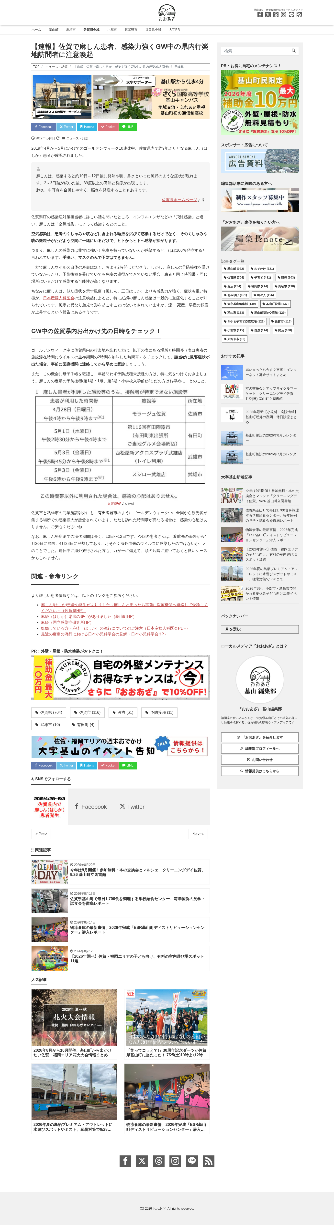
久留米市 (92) (236, 339)
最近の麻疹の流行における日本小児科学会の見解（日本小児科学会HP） (104, 634)
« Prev (41, 834)
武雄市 (49, 725)
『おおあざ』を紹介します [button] (262, 737)
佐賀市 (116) (283, 321)
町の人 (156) (265, 295)
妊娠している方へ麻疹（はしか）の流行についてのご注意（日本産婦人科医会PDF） (115, 628)
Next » (198, 834)
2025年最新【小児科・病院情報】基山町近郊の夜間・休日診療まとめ (271, 417)
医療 (125, 712)
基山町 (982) (235, 268)
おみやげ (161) (237, 295)
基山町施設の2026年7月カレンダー (270, 456)
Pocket (109, 127)
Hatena (88, 127)
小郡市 (112, 29)
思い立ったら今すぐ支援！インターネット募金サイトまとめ (271, 372)
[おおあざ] (167, 12)
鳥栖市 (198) (286, 286)
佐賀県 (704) (235, 277)
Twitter (68, 127)
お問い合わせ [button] (262, 760)
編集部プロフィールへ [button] (262, 748)
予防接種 (161, 712)
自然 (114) (261, 330)
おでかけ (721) (264, 268)
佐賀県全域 (92, 29)
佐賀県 (50, 712)
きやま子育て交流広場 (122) (246, 321)
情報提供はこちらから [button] (262, 771)
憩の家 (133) (235, 312)
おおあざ (159, 1208)
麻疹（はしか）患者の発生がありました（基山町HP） (89, 616)
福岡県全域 (153, 29)
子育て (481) (262, 277)
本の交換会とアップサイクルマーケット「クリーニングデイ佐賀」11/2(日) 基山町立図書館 (271, 393)
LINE (129, 127)
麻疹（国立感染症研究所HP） (67, 622)
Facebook (45, 127)
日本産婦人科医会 (58, 298)
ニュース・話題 (77, 138)
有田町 (85, 725)
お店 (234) (234, 286)
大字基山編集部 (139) (241, 304)
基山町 (53, 29)
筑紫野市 (131, 29)
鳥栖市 (71, 29)
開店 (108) (285, 330)
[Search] (294, 51)
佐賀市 (89, 712)
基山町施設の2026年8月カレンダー (270, 437)
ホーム (36, 29)
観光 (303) (288, 277)
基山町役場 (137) (277, 304)
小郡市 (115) (235, 330)
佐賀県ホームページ (179, 200)
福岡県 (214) (259, 286)
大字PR (174, 29)
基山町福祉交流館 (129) (270, 312)
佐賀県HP (114, 504)
